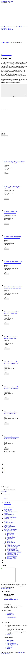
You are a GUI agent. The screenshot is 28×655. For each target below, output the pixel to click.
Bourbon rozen (10, 533)
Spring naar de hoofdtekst (7, 1)
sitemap (20, 652)
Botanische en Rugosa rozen (10, 529)
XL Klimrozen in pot (8, 522)
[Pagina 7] (15, 479)
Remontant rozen (11, 542)
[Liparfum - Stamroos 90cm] (15, 330)
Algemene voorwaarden (12, 644)
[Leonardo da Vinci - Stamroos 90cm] (15, 255)
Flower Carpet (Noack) (12, 546)
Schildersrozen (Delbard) (12, 554)
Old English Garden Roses (10, 517)
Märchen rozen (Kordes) (12, 549)
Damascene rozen (11, 537)
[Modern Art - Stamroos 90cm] (15, 430)
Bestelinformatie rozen (9, 26)
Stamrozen (6, 518)
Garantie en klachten (11, 643)
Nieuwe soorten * (8, 510)
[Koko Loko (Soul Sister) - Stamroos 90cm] (15, 155)
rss (23, 652)
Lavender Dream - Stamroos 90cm (12, 238)
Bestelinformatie (10, 640)
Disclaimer (9, 647)
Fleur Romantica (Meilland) (13, 545)
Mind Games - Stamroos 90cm (11, 388)
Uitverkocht (6, 349)
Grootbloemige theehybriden (10, 511)
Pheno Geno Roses (11, 553)
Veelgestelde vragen (6, 28)
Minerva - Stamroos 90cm (10, 413)
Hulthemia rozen (7, 525)
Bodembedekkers (8, 527)
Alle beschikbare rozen (9, 507)
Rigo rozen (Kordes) (11, 557)
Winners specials (7, 544)
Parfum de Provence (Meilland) (14, 552)
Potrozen (6, 521)
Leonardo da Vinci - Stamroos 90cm (12, 263)
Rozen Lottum (10, 613)
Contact (25, 26)
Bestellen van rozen (11, 617)
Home (2, 26)
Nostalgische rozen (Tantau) (13, 550)
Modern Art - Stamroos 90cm (10, 438)
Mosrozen (9, 540)
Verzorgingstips (10, 614)
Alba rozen (9, 532)
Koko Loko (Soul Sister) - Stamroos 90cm (14, 162)
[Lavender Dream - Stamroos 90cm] (15, 230)
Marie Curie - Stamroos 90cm (11, 363)
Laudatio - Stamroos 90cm (10, 213)
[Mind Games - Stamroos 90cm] (15, 380)
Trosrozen (6, 513)
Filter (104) (19, 96)
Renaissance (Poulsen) (12, 556)
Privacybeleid (10, 645)
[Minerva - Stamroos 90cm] (15, 405)
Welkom (6, 498)
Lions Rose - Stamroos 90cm (10, 313)
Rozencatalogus (10, 615)
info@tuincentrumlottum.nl (11, 599)
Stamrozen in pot (8, 523)
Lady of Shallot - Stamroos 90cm (11, 187)
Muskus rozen (10, 541)
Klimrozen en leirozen (9, 514)
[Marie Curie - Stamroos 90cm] (15, 355)
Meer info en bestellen (6, 588)
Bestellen (6, 173)
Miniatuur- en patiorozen (9, 526)
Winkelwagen (4, 491)
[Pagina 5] (15, 458)
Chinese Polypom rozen (12, 536)
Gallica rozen (10, 538)
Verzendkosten (19, 26)
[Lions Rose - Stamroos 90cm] (15, 305)
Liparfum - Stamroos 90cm (10, 338)
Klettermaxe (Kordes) (12, 548)
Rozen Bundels (7, 504)
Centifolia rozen (10, 534)
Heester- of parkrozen (9, 515)
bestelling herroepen (5, 653)
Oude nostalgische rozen (9, 530)
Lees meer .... (10, 634)
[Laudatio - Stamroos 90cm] (15, 205)
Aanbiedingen (7, 502)
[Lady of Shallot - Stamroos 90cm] (15, 180)
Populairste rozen (8, 509)
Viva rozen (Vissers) (11, 558)
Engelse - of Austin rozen (10, 519)
